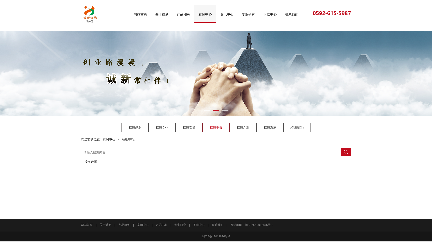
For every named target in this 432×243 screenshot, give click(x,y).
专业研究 (248, 14)
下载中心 (270, 14)
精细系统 (270, 127)
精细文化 (162, 127)
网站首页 (140, 14)
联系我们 (291, 14)
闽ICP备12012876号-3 (259, 225)
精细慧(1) (297, 127)
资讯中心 (227, 14)
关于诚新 (162, 14)
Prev (90, 73)
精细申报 (216, 127)
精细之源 (243, 127)
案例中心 (205, 14)
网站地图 (236, 225)
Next (341, 73)
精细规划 (135, 127)
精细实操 (189, 127)
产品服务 (183, 14)
